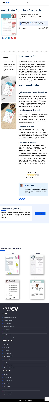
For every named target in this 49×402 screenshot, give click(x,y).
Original (35, 17)
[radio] (28, 175)
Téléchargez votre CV (9, 66)
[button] (2, 38)
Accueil (21, 17)
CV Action (12, 253)
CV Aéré (12, 278)
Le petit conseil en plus (9, 64)
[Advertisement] (33, 39)
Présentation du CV (8, 61)
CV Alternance (37, 253)
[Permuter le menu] (27, 2)
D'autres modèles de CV (9, 70)
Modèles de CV (28, 17)
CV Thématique (37, 278)
